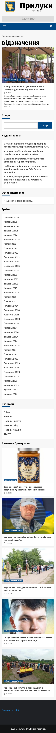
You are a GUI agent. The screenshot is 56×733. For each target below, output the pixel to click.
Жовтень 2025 (11, 261)
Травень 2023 (11, 389)
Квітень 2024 (10, 341)
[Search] (51, 26)
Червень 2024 (11, 332)
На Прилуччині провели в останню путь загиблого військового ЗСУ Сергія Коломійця (25, 169)
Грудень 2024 (11, 305)
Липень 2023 (10, 380)
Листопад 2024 (12, 310)
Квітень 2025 (10, 288)
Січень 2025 (10, 301)
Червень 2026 (11, 226)
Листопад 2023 (12, 363)
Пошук (6, 115)
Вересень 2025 (12, 266)
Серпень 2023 (11, 376)
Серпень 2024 (11, 323)
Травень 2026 (11, 230)
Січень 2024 (10, 354)
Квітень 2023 (10, 394)
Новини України (12, 429)
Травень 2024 (11, 336)
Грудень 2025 (11, 252)
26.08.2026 (9, 694)
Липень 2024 (10, 327)
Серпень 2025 (11, 270)
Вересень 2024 (12, 319)
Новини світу (11, 425)
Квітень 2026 (10, 235)
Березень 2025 (12, 292)
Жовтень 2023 (11, 367)
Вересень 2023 (12, 372)
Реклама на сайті (10, 710)
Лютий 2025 (10, 297)
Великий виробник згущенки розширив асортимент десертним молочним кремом (26, 145)
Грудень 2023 (11, 358)
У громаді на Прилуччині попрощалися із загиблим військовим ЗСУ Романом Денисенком (26, 179)
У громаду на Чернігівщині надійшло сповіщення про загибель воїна (23, 152)
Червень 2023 (11, 385)
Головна (6, 36)
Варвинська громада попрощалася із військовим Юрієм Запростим (24, 160)
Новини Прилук (10, 80)
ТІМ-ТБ (21, 80)
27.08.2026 (9, 493)
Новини (8, 416)
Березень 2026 (12, 239)
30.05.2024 (9, 93)
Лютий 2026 (10, 244)
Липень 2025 (10, 274)
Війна (7, 412)
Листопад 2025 (12, 257)
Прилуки (36, 5)
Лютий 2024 (10, 350)
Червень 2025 (11, 279)
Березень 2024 (12, 345)
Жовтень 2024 (11, 314)
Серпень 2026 (11, 217)
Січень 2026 (10, 248)
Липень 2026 (10, 221)
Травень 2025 (11, 283)
